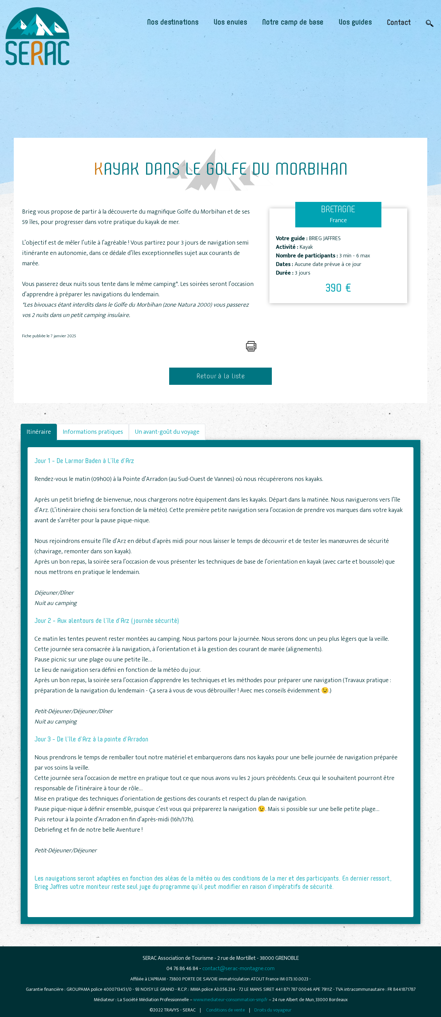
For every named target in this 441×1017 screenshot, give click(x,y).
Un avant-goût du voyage (167, 432)
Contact (399, 23)
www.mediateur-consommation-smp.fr (230, 1000)
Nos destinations (172, 22)
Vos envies (230, 22)
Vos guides (355, 22)
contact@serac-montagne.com (238, 968)
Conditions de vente (225, 1010)
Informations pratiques (93, 432)
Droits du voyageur (272, 1010)
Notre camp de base (293, 22)
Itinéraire (39, 432)
